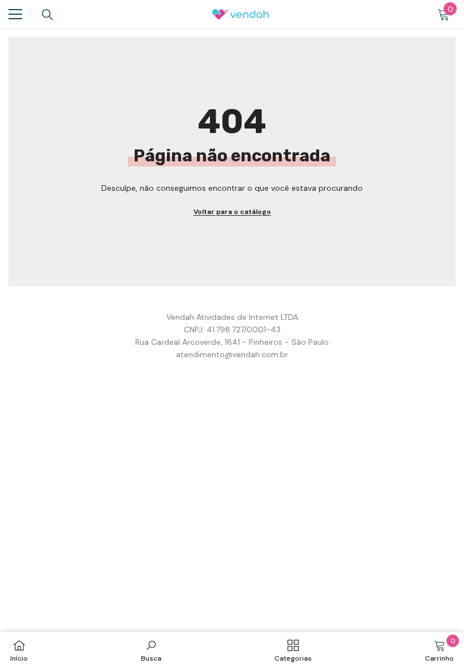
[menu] (15, 14)
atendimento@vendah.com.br (232, 354)
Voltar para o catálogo (232, 211)
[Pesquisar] (47, 15)
